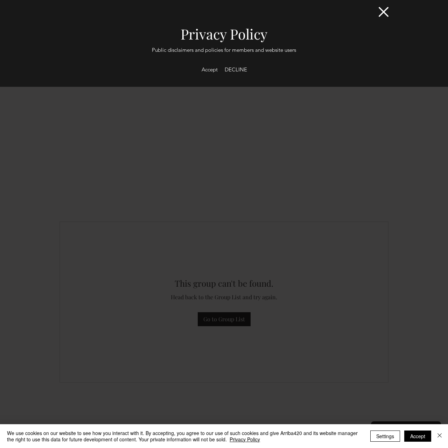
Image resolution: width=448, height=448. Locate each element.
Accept (417, 436)
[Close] (439, 436)
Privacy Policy (245, 439)
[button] (383, 12)
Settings (385, 436)
